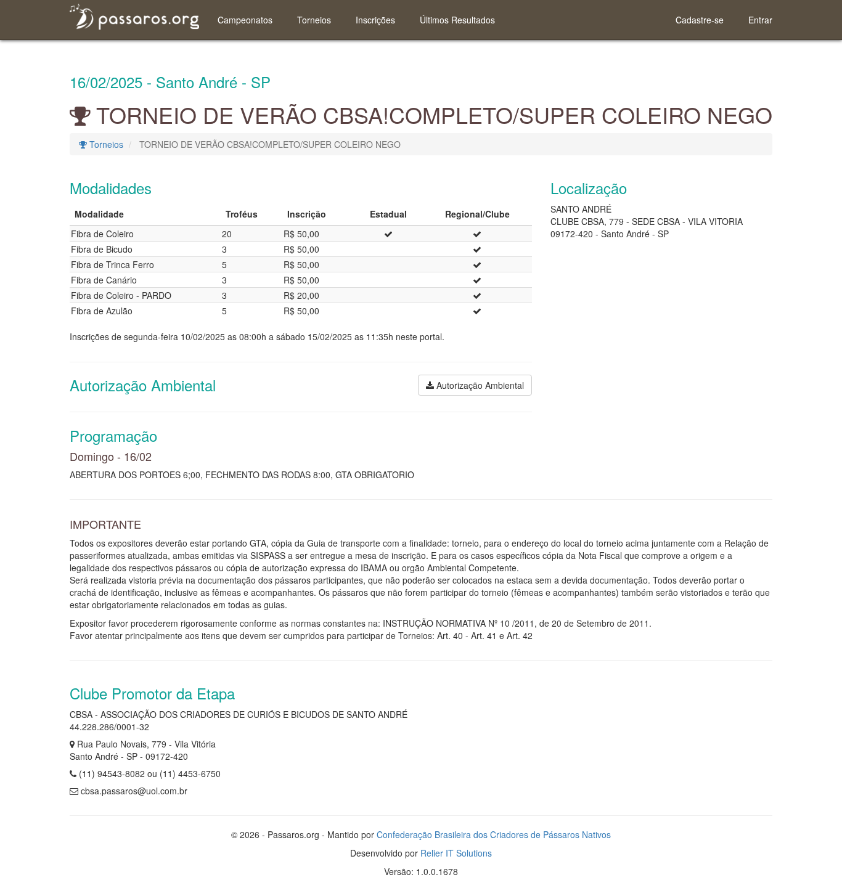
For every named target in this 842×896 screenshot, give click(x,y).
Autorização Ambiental (479, 385)
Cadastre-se (700, 20)
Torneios (314, 20)
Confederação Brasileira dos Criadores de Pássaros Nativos (494, 834)
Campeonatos (245, 20)
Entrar (760, 20)
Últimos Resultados (457, 20)
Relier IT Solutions (456, 853)
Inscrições (375, 20)
